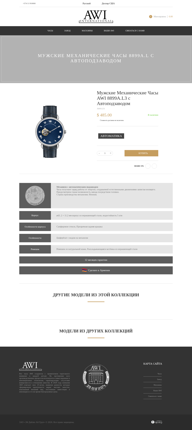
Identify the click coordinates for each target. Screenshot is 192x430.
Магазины (158, 385)
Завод (159, 379)
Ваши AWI (157, 391)
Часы (160, 374)
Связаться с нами (155, 396)
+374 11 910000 (29, 3)
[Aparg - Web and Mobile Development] (156, 422)
